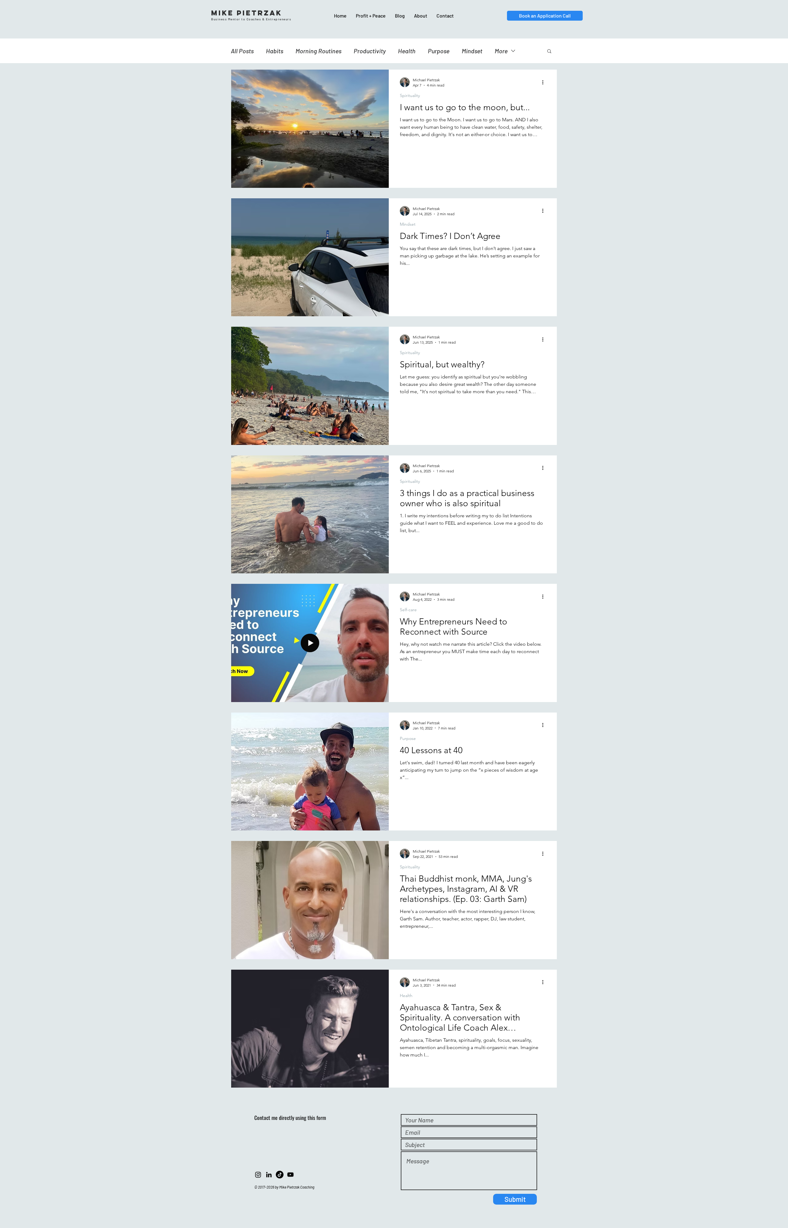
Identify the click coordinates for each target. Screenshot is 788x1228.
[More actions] (545, 82)
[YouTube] (290, 1174)
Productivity (370, 51)
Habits (274, 51)
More (501, 51)
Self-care (408, 609)
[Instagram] (258, 1174)
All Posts (242, 51)
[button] (549, 51)
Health (407, 51)
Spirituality (410, 95)
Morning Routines (318, 51)
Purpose (438, 51)
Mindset (472, 51)
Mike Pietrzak (246, 13)
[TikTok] (279, 1174)
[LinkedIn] (269, 1174)
